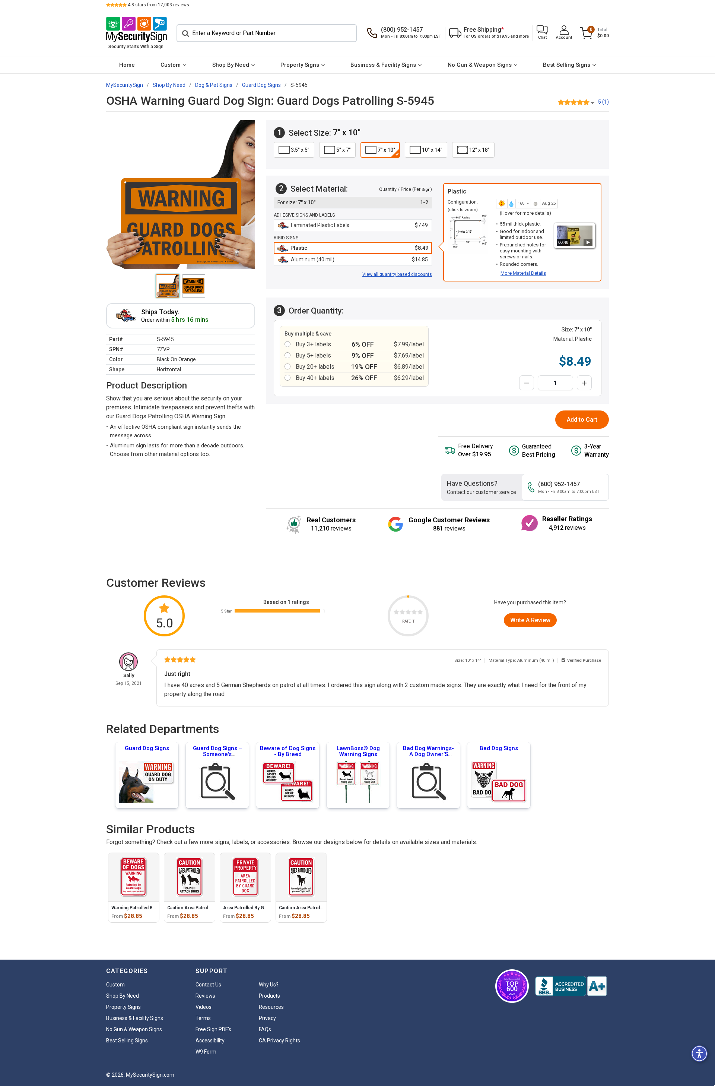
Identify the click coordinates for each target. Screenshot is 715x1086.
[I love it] (420, 613)
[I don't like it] (402, 613)
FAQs (265, 1029)
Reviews (205, 996)
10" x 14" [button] (432, 150)
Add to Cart (582, 419)
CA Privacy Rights (279, 1040)
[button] (542, 33)
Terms (203, 1018)
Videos (204, 1007)
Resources (271, 1007)
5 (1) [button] (603, 102)
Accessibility (210, 1040)
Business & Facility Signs (383, 65)
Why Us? (269, 985)
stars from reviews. (159, 4)
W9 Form (206, 1052)
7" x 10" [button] (386, 150)
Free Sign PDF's (213, 1029)
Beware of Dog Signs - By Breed (287, 751)
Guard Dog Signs (147, 748)
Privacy (267, 1018)
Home (127, 65)
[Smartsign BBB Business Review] (571, 986)
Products (269, 996)
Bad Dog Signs (499, 748)
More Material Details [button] (523, 273)
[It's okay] (408, 613)
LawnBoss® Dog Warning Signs (358, 751)
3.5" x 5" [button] (300, 150)
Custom (171, 65)
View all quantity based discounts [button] (397, 274)
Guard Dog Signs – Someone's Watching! (217, 754)
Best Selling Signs (566, 65)
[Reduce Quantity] (526, 382)
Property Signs (299, 65)
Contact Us (208, 985)
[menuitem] (126, 65)
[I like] (414, 613)
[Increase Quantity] (584, 382)
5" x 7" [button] (343, 150)
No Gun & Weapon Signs (480, 65)
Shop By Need (230, 65)
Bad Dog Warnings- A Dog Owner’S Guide (428, 754)
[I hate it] (396, 613)
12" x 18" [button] (479, 150)
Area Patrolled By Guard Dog (253, 907)
